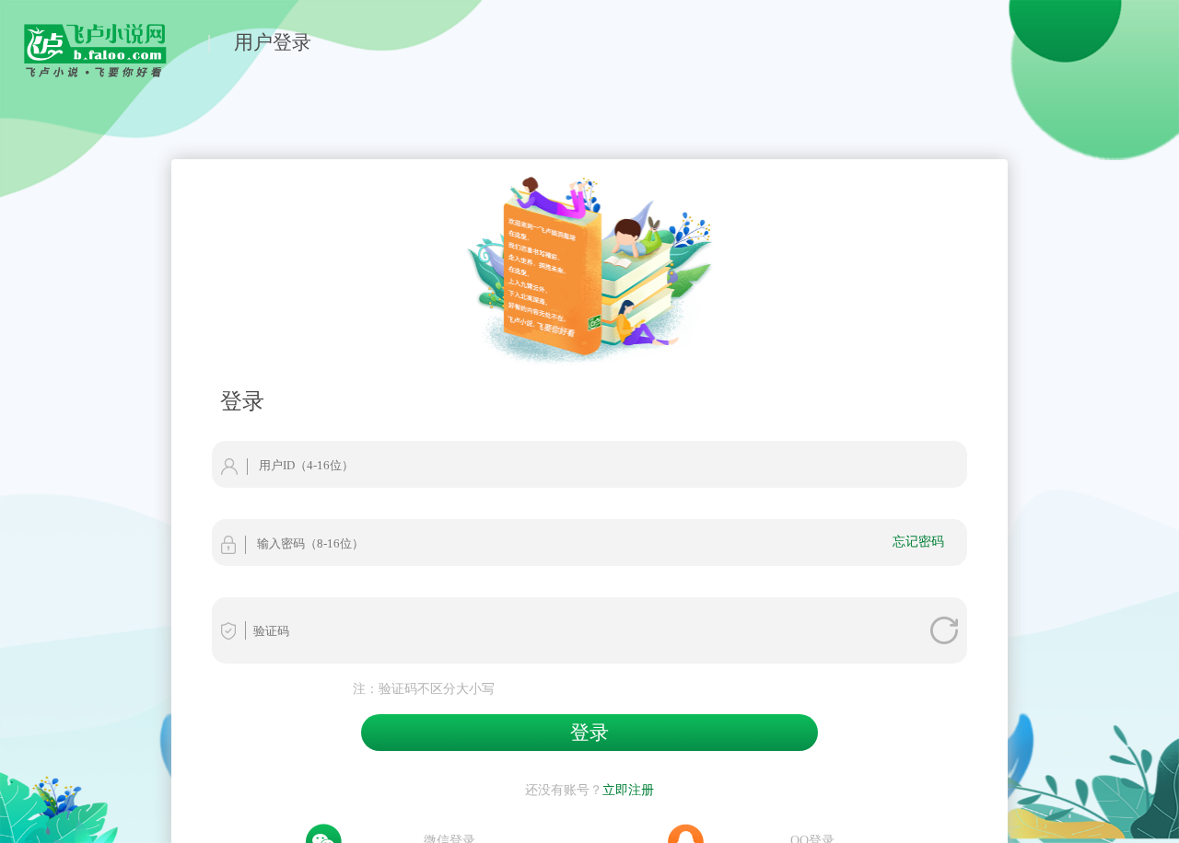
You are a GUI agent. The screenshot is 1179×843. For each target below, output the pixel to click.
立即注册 (628, 789)
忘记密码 (918, 541)
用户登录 (272, 41)
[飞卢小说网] (104, 72)
